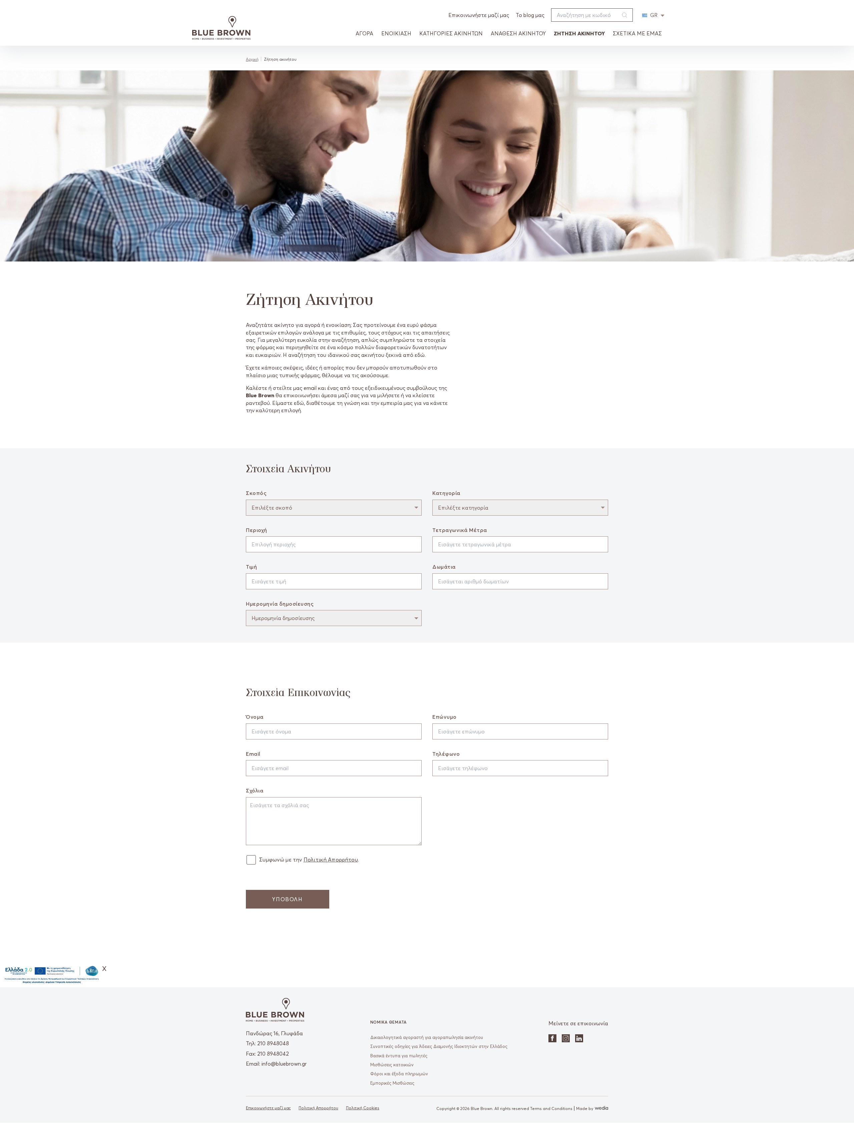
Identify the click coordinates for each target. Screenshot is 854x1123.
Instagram (566, 1038)
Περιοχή (256, 530)
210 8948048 (273, 1043)
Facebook (552, 1038)
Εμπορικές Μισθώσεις (392, 1083)
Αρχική (252, 59)
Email (253, 753)
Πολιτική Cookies (362, 1107)
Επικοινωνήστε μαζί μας (478, 15)
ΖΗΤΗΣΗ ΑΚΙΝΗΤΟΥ (579, 33)
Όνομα (255, 716)
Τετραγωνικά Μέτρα (459, 530)
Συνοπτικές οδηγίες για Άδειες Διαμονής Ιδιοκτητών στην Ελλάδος (438, 1046)
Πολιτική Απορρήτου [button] (331, 859)
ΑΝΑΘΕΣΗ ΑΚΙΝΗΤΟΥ (518, 33)
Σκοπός (256, 493)
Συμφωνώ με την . (309, 859)
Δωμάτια (444, 566)
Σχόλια (254, 790)
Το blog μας (530, 15)
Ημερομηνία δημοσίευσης (280, 603)
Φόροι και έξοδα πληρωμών (399, 1073)
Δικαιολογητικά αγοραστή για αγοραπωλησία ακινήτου (426, 1037)
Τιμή (251, 566)
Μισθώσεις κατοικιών (392, 1064)
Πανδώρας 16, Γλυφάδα (274, 1033)
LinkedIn (579, 1038)
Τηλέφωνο (446, 753)
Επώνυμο (444, 716)
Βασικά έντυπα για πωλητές (398, 1055)
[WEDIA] (600, 1108)
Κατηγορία (446, 493)
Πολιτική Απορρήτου (318, 1107)
